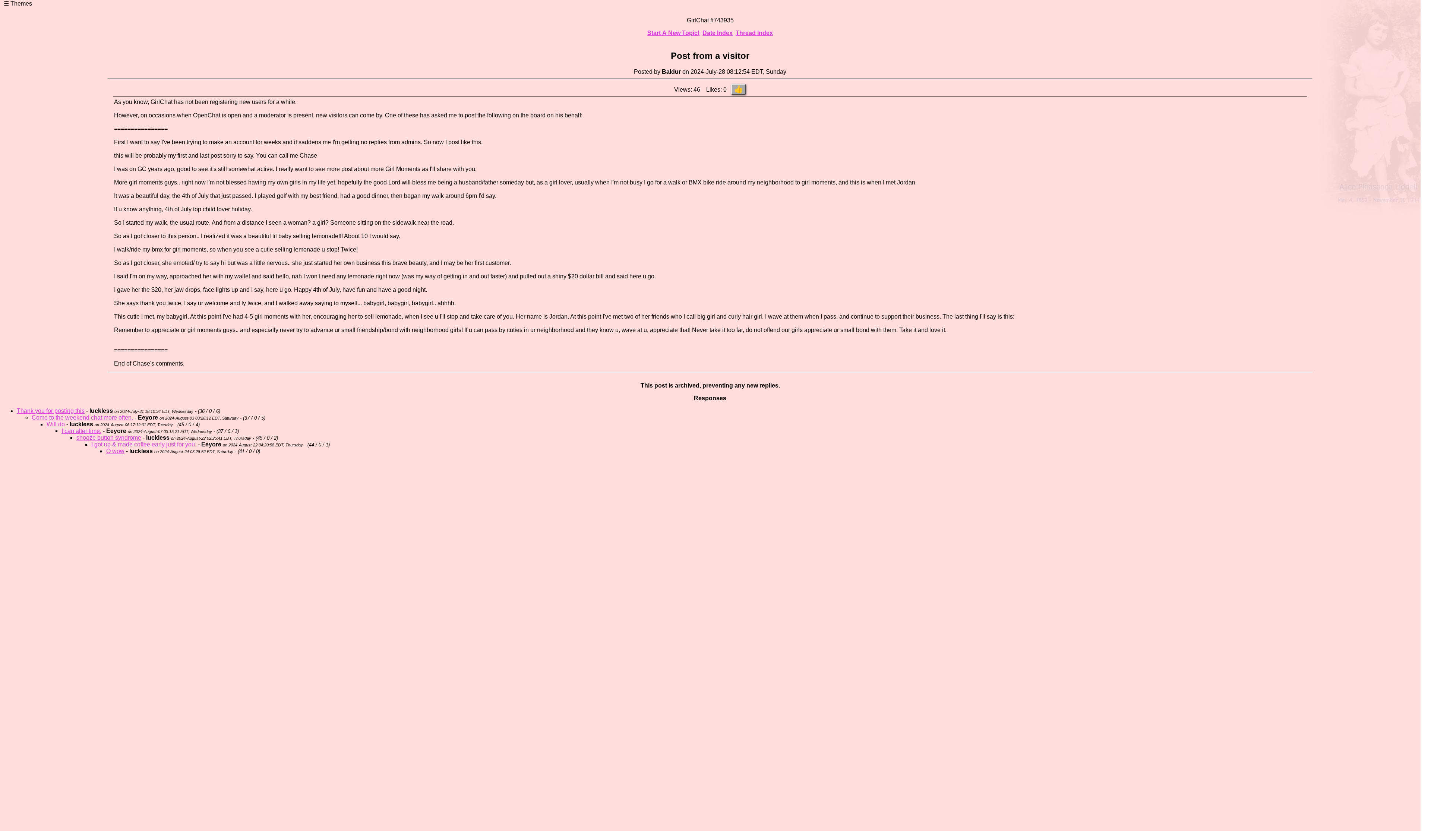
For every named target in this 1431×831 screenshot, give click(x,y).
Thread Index (754, 33)
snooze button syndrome (108, 438)
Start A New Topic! (673, 33)
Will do (56, 424)
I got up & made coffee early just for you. (144, 444)
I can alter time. (81, 431)
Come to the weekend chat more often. (82, 417)
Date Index (717, 33)
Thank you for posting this (51, 411)
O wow (115, 451)
